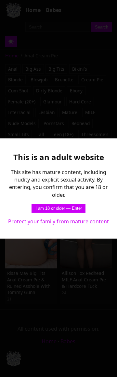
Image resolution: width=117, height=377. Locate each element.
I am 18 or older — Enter (58, 208)
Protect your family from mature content (58, 221)
